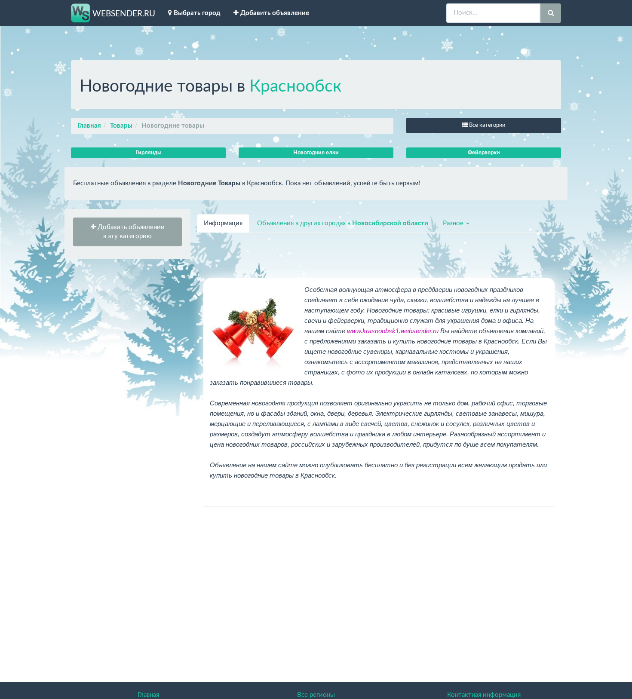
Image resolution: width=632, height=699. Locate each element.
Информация (223, 223)
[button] (127, 232)
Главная (89, 126)
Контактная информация (484, 695)
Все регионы (316, 695)
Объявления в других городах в (342, 223)
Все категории (486, 125)
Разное (454, 223)
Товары (121, 126)
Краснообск (295, 86)
